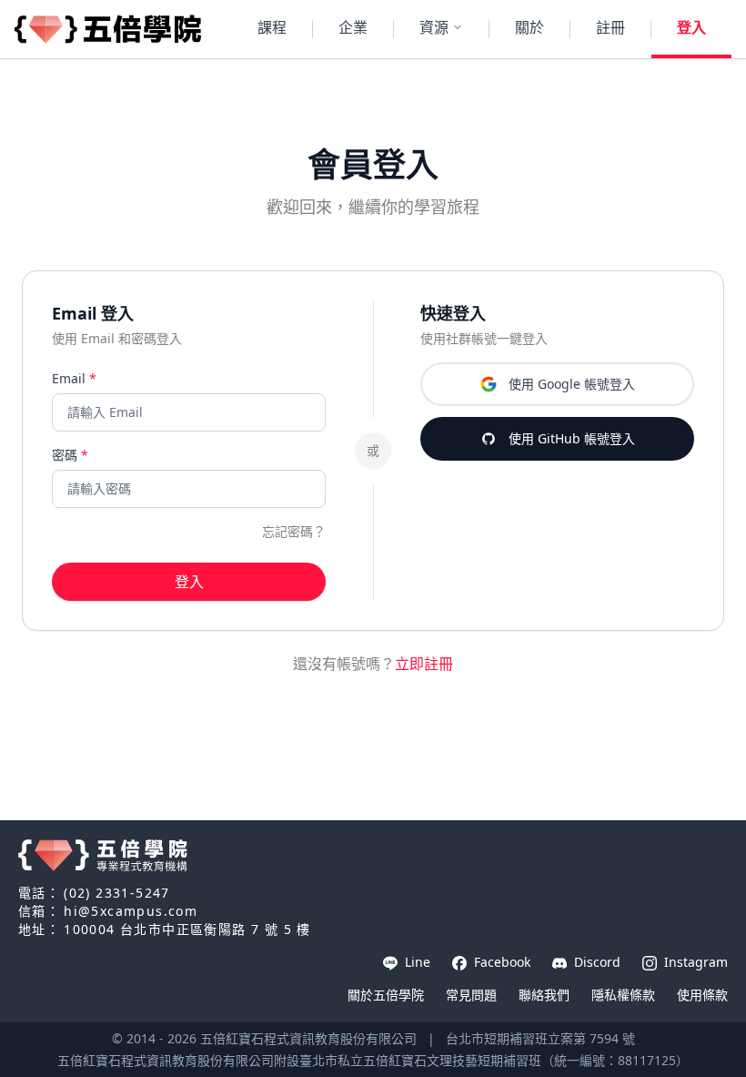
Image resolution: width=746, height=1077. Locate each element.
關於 (529, 27)
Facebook (500, 961)
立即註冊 (424, 664)
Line (415, 961)
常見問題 (471, 994)
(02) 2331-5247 (117, 892)
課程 (272, 27)
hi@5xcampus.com (130, 911)
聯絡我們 (544, 994)
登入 (691, 27)
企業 (353, 27)
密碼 (70, 454)
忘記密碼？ (294, 531)
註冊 (610, 27)
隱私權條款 (623, 994)
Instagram (694, 961)
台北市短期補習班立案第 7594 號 (540, 1038)
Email (74, 378)
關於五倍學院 (386, 994)
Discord (595, 961)
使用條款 (702, 994)
